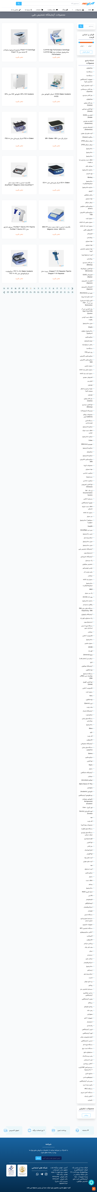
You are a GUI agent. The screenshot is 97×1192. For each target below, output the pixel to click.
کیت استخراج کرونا (87, 255)
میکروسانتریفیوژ (87, 427)
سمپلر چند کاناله (87, 579)
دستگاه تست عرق (87, 1048)
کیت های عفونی (87, 861)
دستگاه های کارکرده (86, 829)
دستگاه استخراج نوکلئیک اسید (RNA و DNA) (86, 676)
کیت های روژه (88, 858)
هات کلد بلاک (88, 947)
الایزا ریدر (89, 381)
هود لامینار (89, 174)
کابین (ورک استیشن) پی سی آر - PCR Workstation (86, 303)
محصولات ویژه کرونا (86, 825)
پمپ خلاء (89, 1010)
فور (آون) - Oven (87, 807)
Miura (90, 728)
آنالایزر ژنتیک (88, 1096)
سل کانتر (89, 846)
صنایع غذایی (88, 1073)
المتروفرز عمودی (87, 377)
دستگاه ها (89, 72)
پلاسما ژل (89, 1026)
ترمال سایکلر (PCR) (86, 141)
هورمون (90, 385)
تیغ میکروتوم (88, 341)
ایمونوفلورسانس (87, 1077)
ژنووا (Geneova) (87, 655)
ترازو (91, 732)
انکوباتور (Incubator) (86, 792)
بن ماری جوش (88, 982)
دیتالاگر (90, 1003)
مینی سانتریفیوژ (87, 323)
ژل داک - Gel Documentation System (87, 493)
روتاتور (90, 985)
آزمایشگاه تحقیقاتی (86, 744)
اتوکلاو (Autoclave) (86, 780)
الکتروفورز (89, 740)
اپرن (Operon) (88, 703)
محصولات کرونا (88, 465)
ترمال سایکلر (88, 202)
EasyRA (90, 526)
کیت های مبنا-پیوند (86, 297)
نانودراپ (90, 1100)
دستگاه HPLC (88, 1089)
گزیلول (90, 191)
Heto (91, 696)
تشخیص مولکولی (87, 564)
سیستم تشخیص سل (86, 989)
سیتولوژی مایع (88, 1052)
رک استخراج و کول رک (86, 618)
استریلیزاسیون (88, 553)
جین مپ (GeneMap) (86, 530)
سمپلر (90, 769)
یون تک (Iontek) (87, 597)
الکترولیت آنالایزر (87, 636)
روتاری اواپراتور (88, 1007)
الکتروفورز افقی (87, 230)
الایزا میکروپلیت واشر (86, 1037)
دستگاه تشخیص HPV (86, 928)
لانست (90, 978)
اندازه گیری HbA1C (87, 892)
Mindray (90, 177)
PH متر (90, 896)
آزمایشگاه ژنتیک (87, 711)
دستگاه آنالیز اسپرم (86, 1092)
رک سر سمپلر (88, 593)
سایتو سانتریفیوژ (87, 170)
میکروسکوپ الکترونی (86, 356)
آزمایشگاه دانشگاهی (86, 773)
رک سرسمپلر (88, 560)
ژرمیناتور (89, 970)
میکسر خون (89, 959)
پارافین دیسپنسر (87, 605)
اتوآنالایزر (89, 761)
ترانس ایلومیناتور (87, 568)
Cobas (90, 440)
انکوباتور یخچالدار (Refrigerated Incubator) (87, 801)
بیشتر (86, 1115)
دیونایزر (90, 576)
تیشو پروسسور (88, 538)
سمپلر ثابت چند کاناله (86, 374)
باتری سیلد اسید (87, 1085)
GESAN (90, 647)
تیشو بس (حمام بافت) (85, 659)
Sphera (90, 754)
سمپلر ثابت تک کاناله (86, 226)
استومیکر (89, 1022)
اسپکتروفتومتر (88, 907)
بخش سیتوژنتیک (87, 345)
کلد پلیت (89, 736)
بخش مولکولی (88, 195)
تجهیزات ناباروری (87, 925)
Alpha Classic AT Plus (85, 784)
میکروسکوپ (88, 337)
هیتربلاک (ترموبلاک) (86, 411)
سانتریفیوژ (89, 149)
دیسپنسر (89, 955)
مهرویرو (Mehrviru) (86, 444)
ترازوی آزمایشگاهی (87, 503)
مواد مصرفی (89, 199)
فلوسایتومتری (88, 839)
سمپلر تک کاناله (87, 513)
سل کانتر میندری (87, 95)
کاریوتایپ (89, 936)
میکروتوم (89, 452)
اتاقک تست (89, 880)
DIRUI (90, 589)
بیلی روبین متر (88, 572)
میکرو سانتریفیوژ (87, 437)
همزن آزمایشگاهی (87, 999)
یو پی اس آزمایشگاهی (86, 1081)
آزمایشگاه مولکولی (87, 666)
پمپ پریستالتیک (87, 1056)
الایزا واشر (89, 234)
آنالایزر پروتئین (87, 1064)
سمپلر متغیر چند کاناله (85, 370)
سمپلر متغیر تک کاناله (85, 222)
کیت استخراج (88, 869)
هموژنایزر (89, 788)
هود (91, 817)
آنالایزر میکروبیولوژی (86, 932)
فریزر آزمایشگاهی (87, 1029)
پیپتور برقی (89, 166)
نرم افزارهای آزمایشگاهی (85, 795)
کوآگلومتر (89, 854)
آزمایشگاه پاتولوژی (86, 614)
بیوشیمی (89, 237)
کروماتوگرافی (88, 903)
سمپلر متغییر (88, 366)
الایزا (91, 662)
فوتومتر (90, 911)
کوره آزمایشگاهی (87, 1033)
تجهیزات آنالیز (88, 1018)
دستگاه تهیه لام (87, 1045)
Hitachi (90, 327)
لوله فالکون (89, 670)
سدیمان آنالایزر (87, 499)
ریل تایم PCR (88, 352)
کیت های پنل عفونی (86, 133)
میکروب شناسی (87, 473)
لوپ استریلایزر (88, 1060)
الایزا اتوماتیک (88, 850)
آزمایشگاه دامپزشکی (86, 557)
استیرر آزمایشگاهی (86, 1041)
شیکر (90, 951)
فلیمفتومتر (89, 899)
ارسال (38, 1158)
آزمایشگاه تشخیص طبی (85, 549)
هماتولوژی (89, 68)
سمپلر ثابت (89, 218)
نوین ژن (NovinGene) (86, 293)
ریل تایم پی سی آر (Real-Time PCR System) (87, 311)
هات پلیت (89, 707)
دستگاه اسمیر (88, 915)
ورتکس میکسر (88, 944)
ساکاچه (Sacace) (87, 137)
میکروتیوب (89, 715)
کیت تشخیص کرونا (86, 85)
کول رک (90, 651)
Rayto (90, 765)
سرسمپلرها (89, 477)
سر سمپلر (89, 516)
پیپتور (90, 884)
